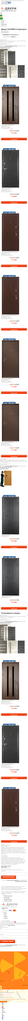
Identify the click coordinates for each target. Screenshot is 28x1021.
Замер (5, 913)
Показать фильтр (5, 31)
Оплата (5, 914)
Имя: (1, 928)
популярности (15, 34)
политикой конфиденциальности (11, 45)
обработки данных (11, 925)
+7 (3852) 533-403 (8, 1)
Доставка (5, 918)
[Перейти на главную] (8, 9)
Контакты (5, 916)
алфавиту (13, 36)
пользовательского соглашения (6, 46)
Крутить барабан (4, 1001)
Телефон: (1, 934)
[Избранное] (2, 6)
